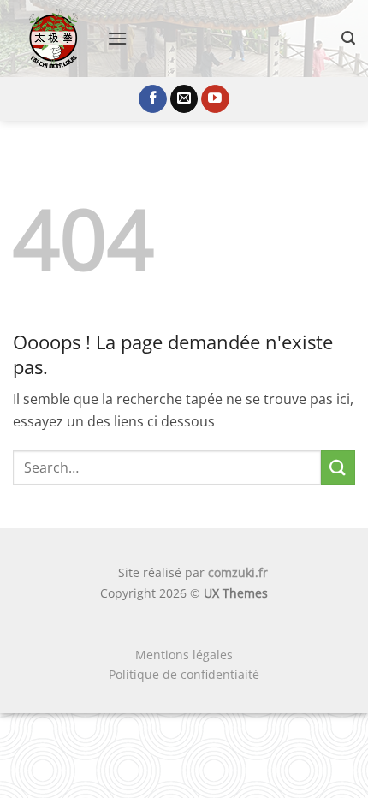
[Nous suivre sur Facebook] (153, 99)
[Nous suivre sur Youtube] (215, 99)
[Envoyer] (338, 467)
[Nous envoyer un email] (184, 99)
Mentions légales (184, 654)
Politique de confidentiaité (184, 674)
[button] (117, 38)
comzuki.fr (238, 572)
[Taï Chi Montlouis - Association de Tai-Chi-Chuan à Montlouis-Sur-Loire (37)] (53, 38)
